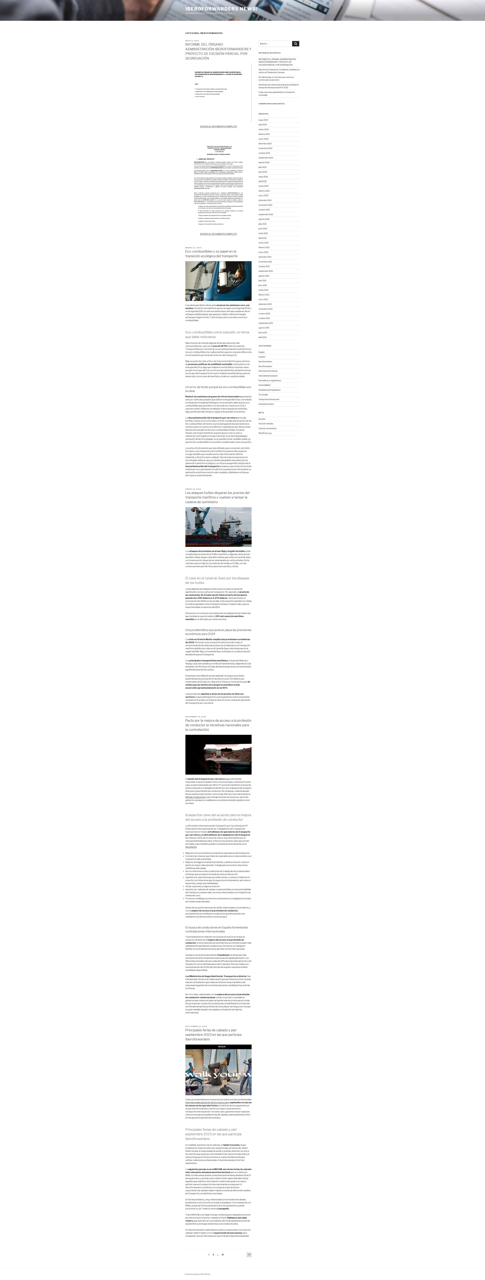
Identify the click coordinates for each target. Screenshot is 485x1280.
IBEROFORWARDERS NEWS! (221, 9)
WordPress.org (265, 433)
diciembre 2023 (265, 143)
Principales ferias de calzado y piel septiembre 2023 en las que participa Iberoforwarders (213, 1034)
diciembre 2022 (265, 200)
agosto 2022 (264, 219)
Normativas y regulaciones (270, 380)
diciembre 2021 (265, 257)
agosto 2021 (264, 276)
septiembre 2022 (266, 214)
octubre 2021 (264, 266)
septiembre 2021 (266, 271)
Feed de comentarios (268, 428)
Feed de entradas (266, 424)
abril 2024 (263, 125)
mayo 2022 (263, 233)
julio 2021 (262, 280)
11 (223, 1254)
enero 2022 (263, 252)
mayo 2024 (263, 120)
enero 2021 (263, 299)
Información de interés (268, 371)
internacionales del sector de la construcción (207, 1102)
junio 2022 (263, 229)
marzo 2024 (264, 129)
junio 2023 (263, 172)
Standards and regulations (270, 390)
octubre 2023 (264, 153)
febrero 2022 (264, 247)
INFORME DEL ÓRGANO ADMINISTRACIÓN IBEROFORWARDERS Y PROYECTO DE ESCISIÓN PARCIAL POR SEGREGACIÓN (277, 62)
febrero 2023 (264, 191)
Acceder (262, 419)
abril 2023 (263, 181)
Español (262, 357)
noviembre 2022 (265, 205)
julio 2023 (262, 167)
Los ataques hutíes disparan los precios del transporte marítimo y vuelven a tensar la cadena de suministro (217, 497)
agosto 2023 (264, 162)
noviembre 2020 (266, 309)
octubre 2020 (264, 314)
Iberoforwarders (265, 361)
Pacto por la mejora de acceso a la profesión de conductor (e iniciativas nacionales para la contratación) (218, 725)
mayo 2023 (263, 177)
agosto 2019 (264, 328)
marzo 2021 (263, 290)
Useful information (266, 404)
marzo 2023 (264, 186)
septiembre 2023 (266, 158)
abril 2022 (263, 238)
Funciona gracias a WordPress (197, 1274)
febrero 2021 (264, 295)
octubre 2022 (264, 210)
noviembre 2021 (265, 262)
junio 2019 (263, 332)
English (262, 352)
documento (191, 847)
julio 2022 (262, 224)
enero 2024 (263, 139)
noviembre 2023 (265, 148)
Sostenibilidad (264, 385)
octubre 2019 (264, 318)
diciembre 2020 (265, 304)
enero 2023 (263, 195)
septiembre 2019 (266, 323)
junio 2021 (263, 285)
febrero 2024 (264, 134)
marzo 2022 (264, 243)
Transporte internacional (269, 399)
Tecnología (263, 394)
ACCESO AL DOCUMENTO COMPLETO (218, 126)
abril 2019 (262, 337)
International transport (268, 376)
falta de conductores (195, 797)
